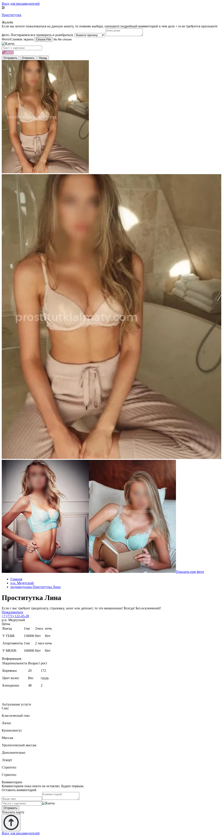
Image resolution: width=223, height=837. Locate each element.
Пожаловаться (12, 612)
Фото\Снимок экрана (17, 39)
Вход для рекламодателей (21, 3)
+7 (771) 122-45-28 (15, 616)
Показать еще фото (190, 572)
